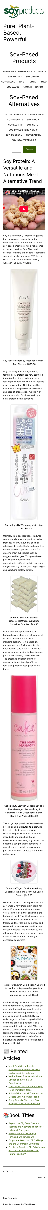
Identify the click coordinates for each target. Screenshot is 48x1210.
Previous (9, 1171)
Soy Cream (32, 76)
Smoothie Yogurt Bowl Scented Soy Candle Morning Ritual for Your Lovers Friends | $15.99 (24, 891)
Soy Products (10, 1198)
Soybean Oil (33, 135)
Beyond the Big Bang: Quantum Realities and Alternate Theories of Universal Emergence (26, 1126)
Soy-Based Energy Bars (23, 129)
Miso (44, 81)
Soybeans (24, 71)
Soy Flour (33, 119)
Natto (39, 87)
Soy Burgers (13, 114)
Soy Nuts (32, 124)
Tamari (27, 87)
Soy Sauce (13, 87)
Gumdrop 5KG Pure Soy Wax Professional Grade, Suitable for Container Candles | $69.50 (24, 621)
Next (40, 1177)
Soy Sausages (32, 114)
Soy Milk (38, 71)
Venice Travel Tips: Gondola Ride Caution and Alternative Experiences (25, 1079)
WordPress (29, 1204)
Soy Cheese (8, 81)
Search (29, 149)
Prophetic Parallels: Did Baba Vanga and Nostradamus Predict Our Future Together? (27, 1150)
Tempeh (32, 81)
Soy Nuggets (15, 119)
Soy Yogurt (15, 76)
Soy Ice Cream (14, 135)
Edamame (8, 71)
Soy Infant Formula (24, 140)
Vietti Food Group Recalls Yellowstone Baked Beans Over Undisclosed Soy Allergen (24, 1069)
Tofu (22, 81)
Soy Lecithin (15, 124)
